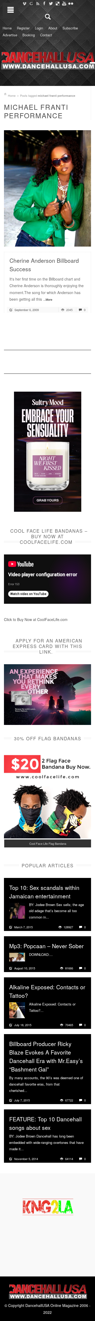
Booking (28, 34)
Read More (73, 240)
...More (47, 299)
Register (23, 27)
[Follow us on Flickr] (70, 3)
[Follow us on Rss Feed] (37, 3)
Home (7, 27)
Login (39, 27)
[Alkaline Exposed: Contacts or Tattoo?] (17, 1009)
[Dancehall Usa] (47, 59)
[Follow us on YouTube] (64, 3)
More (53, 917)
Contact (46, 34)
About (52, 27)
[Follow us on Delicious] (57, 3)
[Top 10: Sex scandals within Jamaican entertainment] (17, 910)
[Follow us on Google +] (31, 3)
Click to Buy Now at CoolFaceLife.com (36, 619)
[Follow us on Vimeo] (24, 3)
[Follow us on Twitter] (51, 3)
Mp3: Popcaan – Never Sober (46, 946)
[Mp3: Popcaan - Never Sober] (17, 956)
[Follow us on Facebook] (44, 3)
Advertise (10, 34)
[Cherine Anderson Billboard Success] (47, 187)
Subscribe (70, 27)
